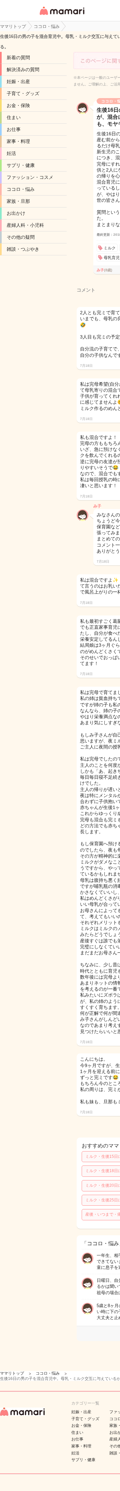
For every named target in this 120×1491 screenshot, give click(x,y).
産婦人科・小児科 (25, 225)
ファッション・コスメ (30, 177)
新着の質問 (18, 57)
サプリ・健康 (21, 165)
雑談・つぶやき (23, 249)
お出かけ (16, 213)
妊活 (11, 153)
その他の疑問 (21, 237)
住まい (14, 117)
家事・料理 (18, 141)
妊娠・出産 (18, 81)
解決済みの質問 (23, 69)
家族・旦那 (18, 201)
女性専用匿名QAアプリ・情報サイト (62, 15)
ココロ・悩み (21, 189)
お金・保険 (18, 105)
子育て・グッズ (23, 93)
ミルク (110, 248)
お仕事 (14, 129)
